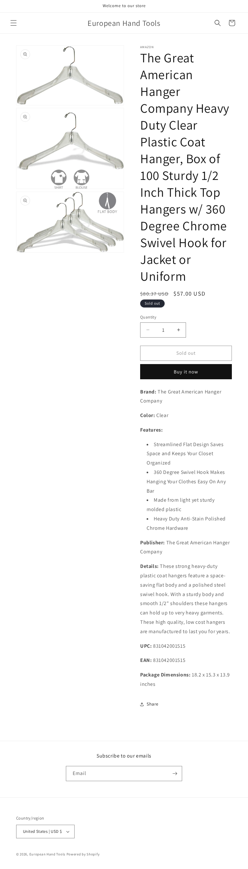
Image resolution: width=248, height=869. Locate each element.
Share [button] (153, 704)
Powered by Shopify (83, 854)
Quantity (148, 317)
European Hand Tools (47, 854)
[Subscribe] (175, 773)
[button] (13, 23)
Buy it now (186, 372)
